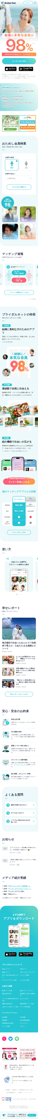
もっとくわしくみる (19, 532)
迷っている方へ (24, 998)
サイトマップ (24, 1023)
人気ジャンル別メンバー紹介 (10, 1006)
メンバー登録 (6, 1026)
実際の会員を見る (7, 1003)
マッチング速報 (24, 975)
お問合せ (20, 1092)
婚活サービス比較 (7, 990)
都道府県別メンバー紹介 (27, 1003)
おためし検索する (20, 187)
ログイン (28, 3)
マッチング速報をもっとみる (19, 292)
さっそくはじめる (19, 61)
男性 (11, 168)
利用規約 (4, 1020)
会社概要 (4, 1017)
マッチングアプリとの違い (9, 980)
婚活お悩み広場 (6, 993)
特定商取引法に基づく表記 (26, 1090)
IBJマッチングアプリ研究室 (18, 886)
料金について (6, 969)
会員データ (23, 969)
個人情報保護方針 (25, 1020)
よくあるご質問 (24, 980)
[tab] (16, 594)
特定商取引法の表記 (8, 1023)
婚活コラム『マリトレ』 (27, 990)
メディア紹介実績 (25, 1006)
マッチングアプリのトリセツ (19, 889)
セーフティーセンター (20, 764)
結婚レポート (6, 972)
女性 (26, 168)
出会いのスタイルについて (27, 972)
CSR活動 (22, 1017)
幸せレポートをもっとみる (19, 694)
